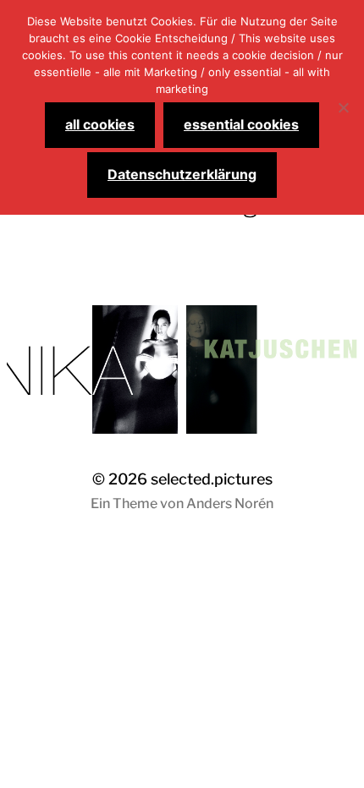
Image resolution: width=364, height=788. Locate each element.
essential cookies (241, 124)
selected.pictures (212, 479)
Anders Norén (229, 503)
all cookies (100, 124)
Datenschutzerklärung (182, 174)
